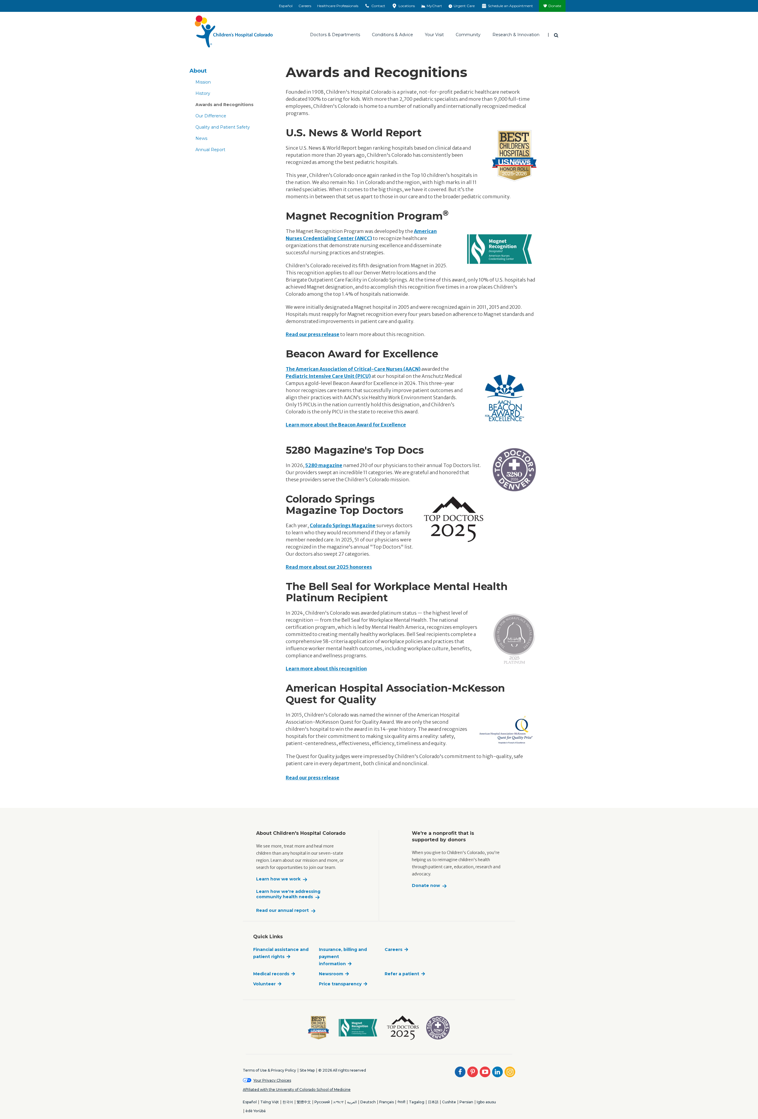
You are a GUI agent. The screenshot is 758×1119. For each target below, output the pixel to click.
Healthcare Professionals (337, 6)
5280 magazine (323, 465)
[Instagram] (510, 1072)
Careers (304, 6)
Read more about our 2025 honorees (329, 567)
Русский (322, 1102)
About (198, 71)
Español (286, 6)
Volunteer (264, 984)
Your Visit (434, 34)
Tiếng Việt (269, 1102)
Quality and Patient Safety (222, 127)
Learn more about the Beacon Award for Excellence (346, 425)
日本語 (433, 1102)
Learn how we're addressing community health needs (288, 894)
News (201, 138)
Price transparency (340, 984)
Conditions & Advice (392, 34)
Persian (466, 1102)
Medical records (271, 973)
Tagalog (416, 1102)
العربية (352, 1102)
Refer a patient (402, 973)
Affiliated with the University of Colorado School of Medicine (297, 1089)
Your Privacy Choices (272, 1080)
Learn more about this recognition (326, 669)
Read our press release (312, 334)
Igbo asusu (486, 1102)
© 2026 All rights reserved (342, 1070)
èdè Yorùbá (255, 1111)
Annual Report (210, 149)
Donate (554, 6)
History (202, 93)
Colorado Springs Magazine (342, 525)
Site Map (307, 1070)
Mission (203, 82)
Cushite (449, 1102)
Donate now (426, 885)
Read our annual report (282, 910)
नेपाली (401, 1102)
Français (386, 1102)
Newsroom (331, 973)
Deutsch (368, 1102)
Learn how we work (278, 879)
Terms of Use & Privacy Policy (269, 1070)
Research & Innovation (515, 34)
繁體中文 (304, 1102)
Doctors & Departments (335, 34)
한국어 (287, 1102)
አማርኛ (338, 1102)
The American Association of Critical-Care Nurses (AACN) (353, 369)
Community (468, 34)
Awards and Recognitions (224, 104)
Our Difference (210, 116)
